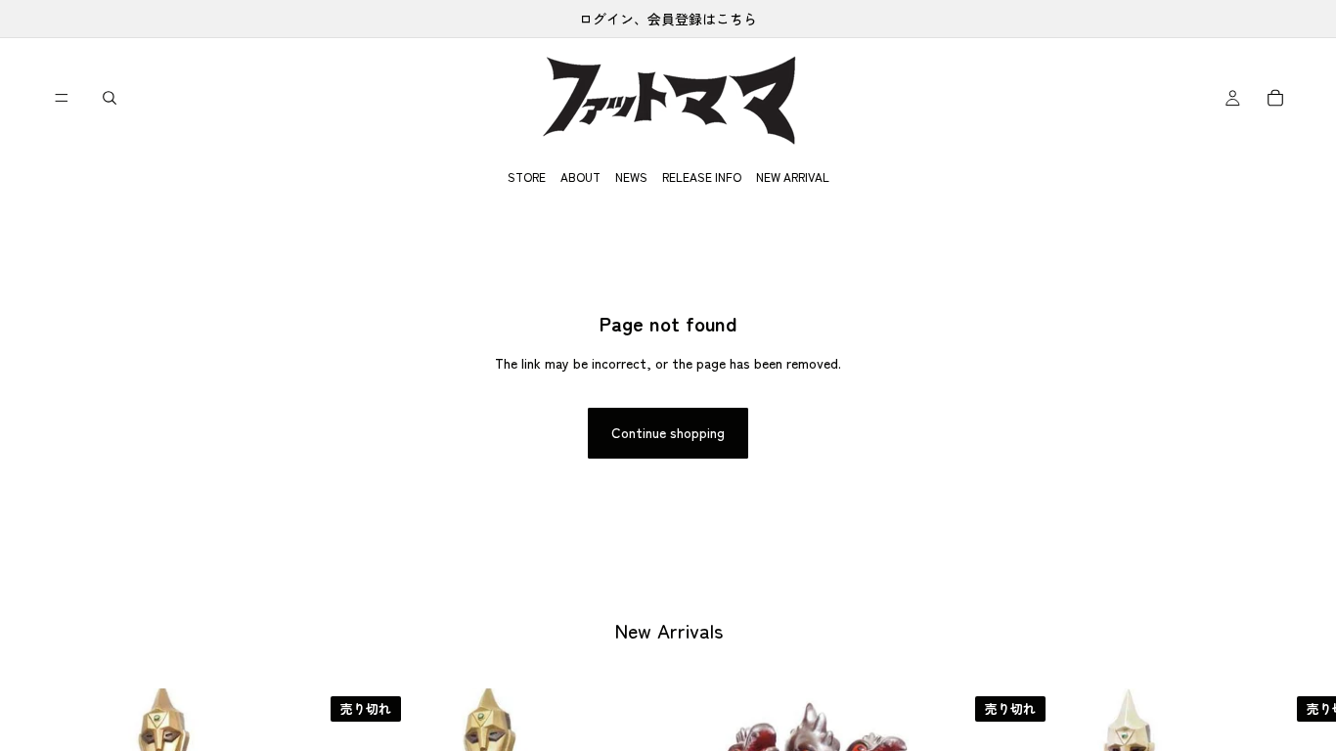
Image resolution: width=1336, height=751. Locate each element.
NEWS (631, 176)
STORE (527, 176)
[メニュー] (61, 97)
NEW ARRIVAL (792, 176)
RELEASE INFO (701, 176)
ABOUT (580, 176)
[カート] (1275, 97)
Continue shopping (668, 432)
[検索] (109, 97)
